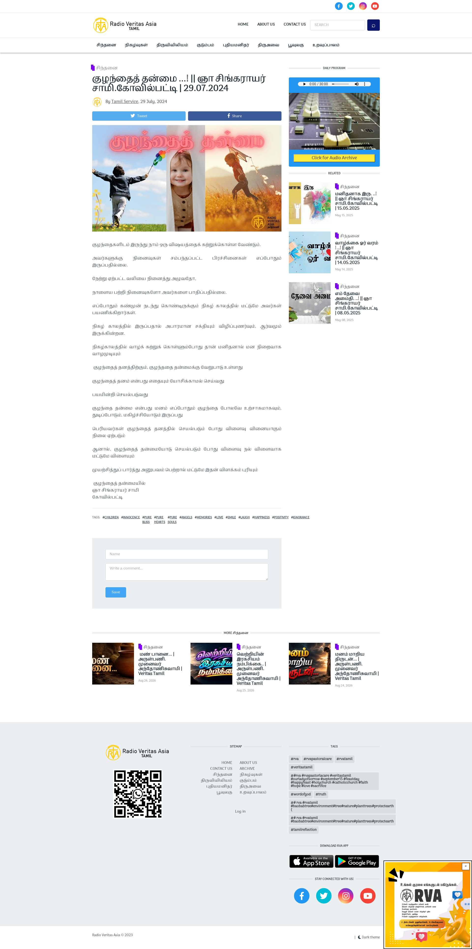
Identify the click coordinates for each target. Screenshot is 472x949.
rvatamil (346, 759)
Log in (240, 811)
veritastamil (303, 767)
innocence (131, 517)
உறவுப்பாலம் (326, 45)
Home (243, 24)
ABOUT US (248, 763)
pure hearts (159, 520)
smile (232, 517)
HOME (226, 763)
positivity (281, 517)
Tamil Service (124, 101)
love (219, 517)
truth (322, 794)
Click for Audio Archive (334, 158)
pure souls (172, 520)
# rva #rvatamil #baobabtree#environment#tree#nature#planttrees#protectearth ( (342, 806)
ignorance (301, 517)
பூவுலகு (296, 45)
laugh (245, 517)
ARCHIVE (247, 769)
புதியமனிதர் (236, 45)
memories (204, 517)
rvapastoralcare (319, 759)
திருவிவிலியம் (172, 45)
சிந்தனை (106, 45)
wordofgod (302, 794)
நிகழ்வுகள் (136, 45)
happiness (262, 517)
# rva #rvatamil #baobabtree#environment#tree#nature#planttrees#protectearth (342, 819)
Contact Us (295, 24)
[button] (139, 116)
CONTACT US (221, 769)
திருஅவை (268, 45)
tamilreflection (305, 830)
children (111, 517)
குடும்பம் (205, 45)
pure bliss (147, 520)
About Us (266, 24)
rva (296, 759)
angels (186, 517)
